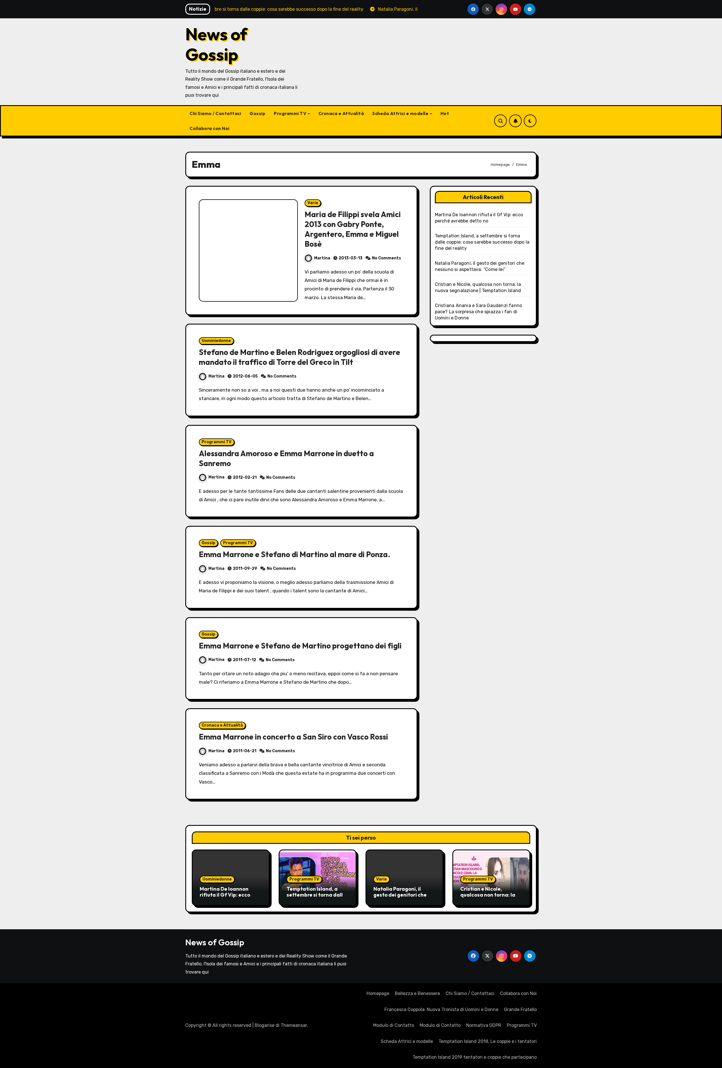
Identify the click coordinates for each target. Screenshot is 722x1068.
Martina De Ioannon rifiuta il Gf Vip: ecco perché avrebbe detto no (230, 895)
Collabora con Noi (210, 128)
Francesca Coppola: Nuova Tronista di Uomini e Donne (441, 1009)
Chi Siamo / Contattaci (215, 113)
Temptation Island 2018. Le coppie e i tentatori (488, 1041)
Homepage (378, 993)
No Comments (386, 258)
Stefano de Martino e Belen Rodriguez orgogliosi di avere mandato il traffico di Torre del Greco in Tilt (299, 357)
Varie (312, 202)
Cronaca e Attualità (341, 113)
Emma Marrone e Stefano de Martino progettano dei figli (300, 645)
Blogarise (264, 1025)
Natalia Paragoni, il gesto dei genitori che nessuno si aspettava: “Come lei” (400, 898)
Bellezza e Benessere (417, 993)
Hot (445, 113)
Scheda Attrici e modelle (401, 113)
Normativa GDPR (483, 1025)
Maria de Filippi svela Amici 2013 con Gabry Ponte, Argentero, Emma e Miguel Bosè (353, 229)
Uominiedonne (216, 340)
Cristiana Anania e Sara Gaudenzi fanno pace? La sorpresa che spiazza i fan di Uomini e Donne (478, 312)
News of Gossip (216, 44)
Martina (322, 258)
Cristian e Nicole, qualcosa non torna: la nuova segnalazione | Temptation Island (487, 898)
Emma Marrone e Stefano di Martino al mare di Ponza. (294, 554)
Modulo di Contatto (393, 1025)
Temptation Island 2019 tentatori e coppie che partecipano (475, 1057)
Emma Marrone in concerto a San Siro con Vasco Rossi (293, 737)
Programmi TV (290, 113)
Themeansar (294, 1025)
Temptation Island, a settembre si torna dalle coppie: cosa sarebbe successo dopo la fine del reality (482, 242)
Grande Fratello (520, 1009)
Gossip (257, 113)
